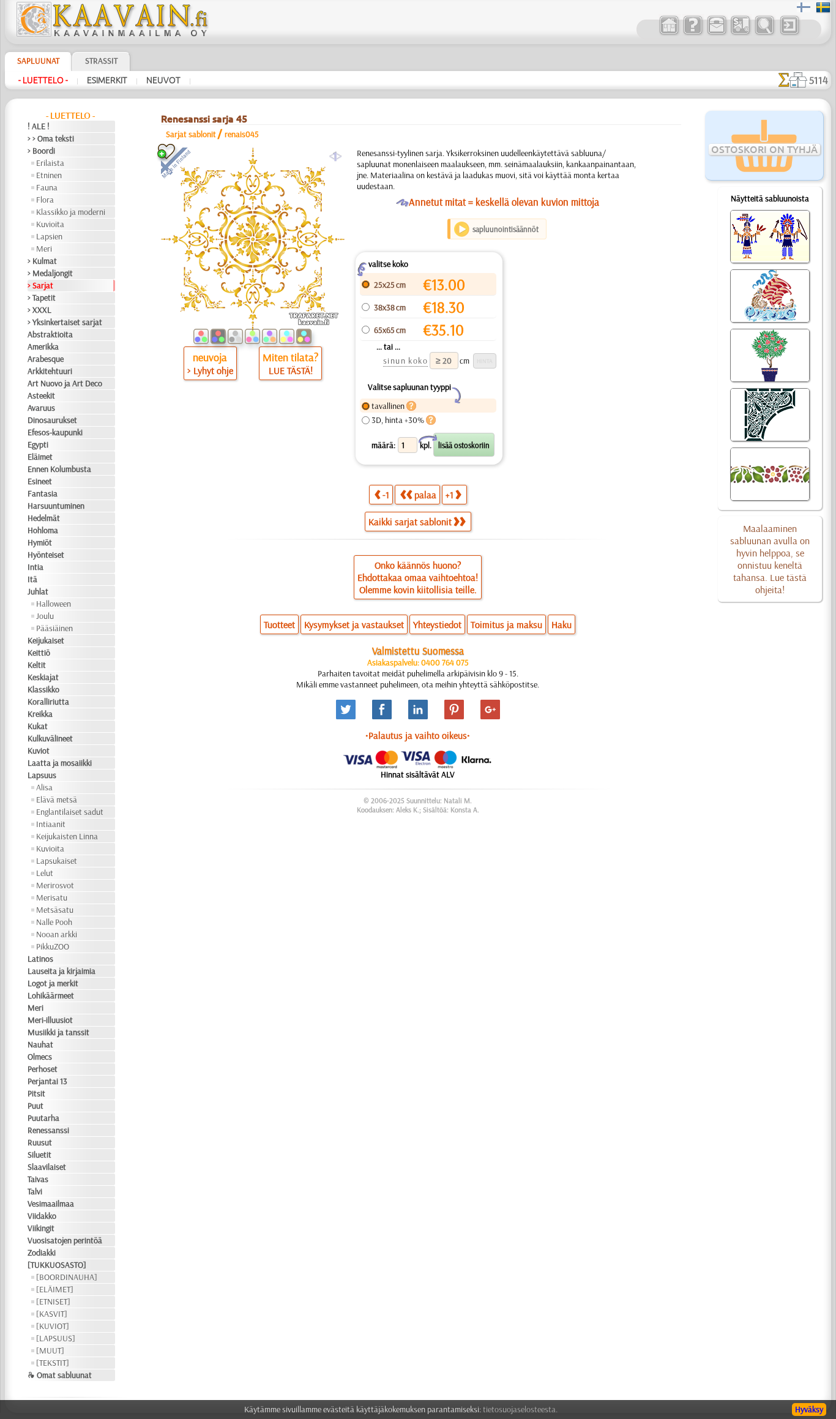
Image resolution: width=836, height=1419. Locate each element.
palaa (425, 495)
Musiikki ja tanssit (58, 1032)
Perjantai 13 (47, 1081)
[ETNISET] (53, 1301)
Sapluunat (38, 60)
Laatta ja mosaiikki (60, 762)
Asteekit (41, 395)
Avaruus (41, 407)
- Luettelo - (43, 80)
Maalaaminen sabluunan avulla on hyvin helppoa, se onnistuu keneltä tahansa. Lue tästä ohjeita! (770, 559)
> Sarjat (40, 285)
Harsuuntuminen (56, 505)
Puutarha (43, 1117)
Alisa (44, 787)
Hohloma (43, 530)
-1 (386, 495)
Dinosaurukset (52, 419)
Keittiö (39, 652)
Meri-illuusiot (50, 1019)
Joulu (45, 615)
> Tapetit (42, 297)
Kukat (38, 726)
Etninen (49, 175)
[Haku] (764, 33)
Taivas (38, 1179)
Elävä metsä (56, 799)
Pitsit (36, 1093)
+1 (449, 495)
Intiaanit (50, 823)
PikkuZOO (52, 946)
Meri (44, 248)
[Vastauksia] (692, 33)
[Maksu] (740, 33)
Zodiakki (42, 1252)
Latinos (40, 958)
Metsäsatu (54, 909)
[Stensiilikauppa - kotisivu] (111, 33)
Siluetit (39, 1154)
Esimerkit (107, 80)
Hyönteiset (46, 554)
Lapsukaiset (56, 860)
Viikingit (41, 1228)
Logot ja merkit (53, 983)
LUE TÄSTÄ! (291, 370)
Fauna (47, 187)
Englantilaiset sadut (69, 811)
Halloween (53, 603)
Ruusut (40, 1142)
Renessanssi (48, 1130)
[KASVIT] (51, 1313)
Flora (45, 199)
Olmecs (40, 1056)
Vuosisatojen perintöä (65, 1240)
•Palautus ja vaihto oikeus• (417, 735)
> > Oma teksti (51, 138)
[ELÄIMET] (54, 1289)
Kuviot (39, 750)
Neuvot (163, 80)
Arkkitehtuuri (50, 370)
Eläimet (40, 456)
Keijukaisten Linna (67, 836)
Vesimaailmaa (51, 1203)
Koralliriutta (48, 701)
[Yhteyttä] (716, 33)
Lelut (44, 872)
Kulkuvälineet (50, 738)
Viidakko (42, 1215)
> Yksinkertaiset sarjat (65, 322)
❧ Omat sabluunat (60, 1374)
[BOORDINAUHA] (66, 1276)
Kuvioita (50, 224)
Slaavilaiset (47, 1166)
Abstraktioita (50, 334)
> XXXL (39, 309)
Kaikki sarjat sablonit (410, 521)
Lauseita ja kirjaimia (61, 970)
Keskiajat (43, 677)
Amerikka (43, 346)
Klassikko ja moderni (70, 211)
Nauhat (40, 1044)
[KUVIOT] (52, 1325)
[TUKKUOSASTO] (57, 1264)
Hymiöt (40, 542)
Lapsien (49, 236)
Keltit (37, 664)
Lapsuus (42, 775)
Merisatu (51, 897)
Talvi (35, 1191)
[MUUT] (50, 1350)
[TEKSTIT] (52, 1362)
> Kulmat (42, 260)
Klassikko (43, 689)
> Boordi (41, 150)
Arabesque (46, 358)
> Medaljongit (50, 273)
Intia (35, 566)
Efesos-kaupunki (55, 432)
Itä (32, 579)
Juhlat (38, 591)
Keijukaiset (46, 640)
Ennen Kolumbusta (59, 468)
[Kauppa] (669, 33)
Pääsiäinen (54, 628)
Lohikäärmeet (51, 995)
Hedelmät (44, 517)
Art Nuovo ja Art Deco (65, 383)
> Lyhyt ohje (210, 370)
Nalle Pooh (54, 921)
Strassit (101, 60)
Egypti (38, 444)
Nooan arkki (56, 934)
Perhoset (43, 1068)
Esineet (40, 481)
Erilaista (50, 162)
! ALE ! (39, 126)
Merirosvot (55, 885)
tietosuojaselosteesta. (520, 1409)
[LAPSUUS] (55, 1338)
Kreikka (40, 713)
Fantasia (43, 493)
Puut (35, 1105)
